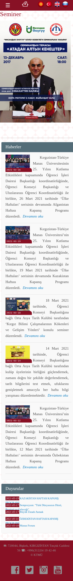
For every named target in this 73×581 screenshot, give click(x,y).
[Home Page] (25, 5)
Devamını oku (33, 216)
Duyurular (14, 488)
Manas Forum (27, 525)
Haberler (13, 146)
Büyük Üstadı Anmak (31, 511)
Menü (8, 5)
